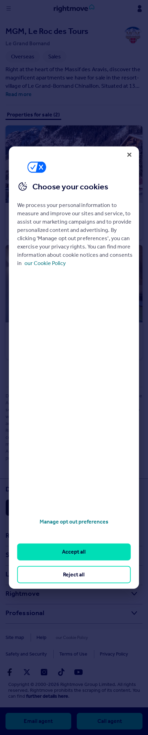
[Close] (129, 154)
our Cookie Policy (45, 263)
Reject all (74, 574)
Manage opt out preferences (74, 521)
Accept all (74, 551)
